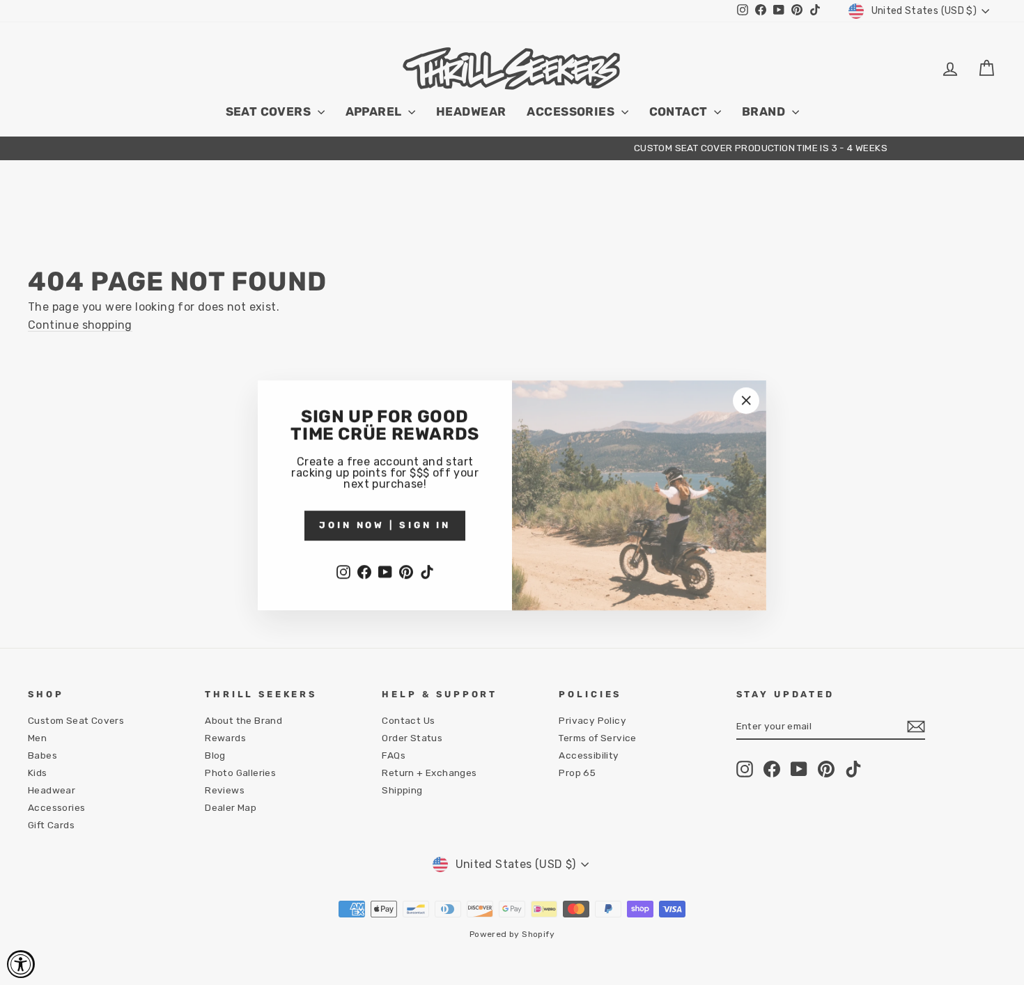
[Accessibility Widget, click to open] (21, 964)
